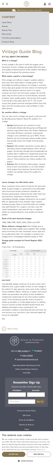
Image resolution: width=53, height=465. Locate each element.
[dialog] (26, 448)
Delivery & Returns (26, 425)
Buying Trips (7, 30)
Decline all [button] (39, 454)
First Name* (17, 390)
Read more (41, 449)
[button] (26, 461)
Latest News (7, 22)
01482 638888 (27, 356)
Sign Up (40, 401)
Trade (26, 429)
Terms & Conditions (26, 420)
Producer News (8, 42)
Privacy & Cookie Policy (26, 411)
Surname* (36, 390)
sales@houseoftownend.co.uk (27, 359)
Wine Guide (6, 34)
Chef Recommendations (11, 38)
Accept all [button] (13, 454)
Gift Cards (26, 415)
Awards (5, 26)
